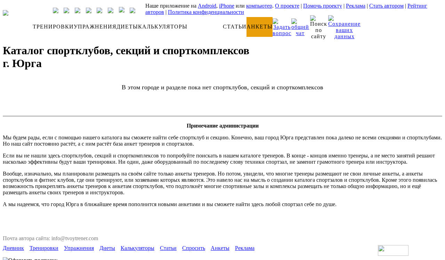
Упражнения (79, 248)
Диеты (107, 248)
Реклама (355, 6)
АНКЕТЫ (259, 27)
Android (207, 6)
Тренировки (44, 248)
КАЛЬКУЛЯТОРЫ (162, 27)
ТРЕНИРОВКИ (53, 27)
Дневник (13, 248)
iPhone (226, 6)
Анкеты (220, 248)
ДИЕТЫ (127, 27)
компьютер (259, 6)
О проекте (287, 6)
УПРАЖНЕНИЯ (95, 27)
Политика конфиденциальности (206, 12)
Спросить (193, 248)
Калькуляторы (137, 248)
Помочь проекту (322, 6)
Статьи (168, 248)
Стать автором (386, 6)
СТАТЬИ (234, 27)
